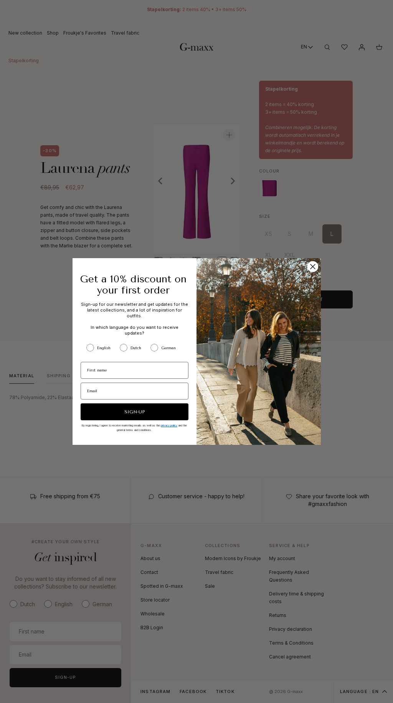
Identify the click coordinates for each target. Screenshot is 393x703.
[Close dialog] (313, 266)
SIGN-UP (134, 412)
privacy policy (169, 425)
